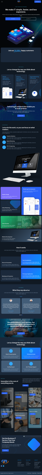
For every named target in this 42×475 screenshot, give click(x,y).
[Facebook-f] (1, 466)
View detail (4, 393)
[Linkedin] (3, 466)
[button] (2, 2)
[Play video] (34, 93)
